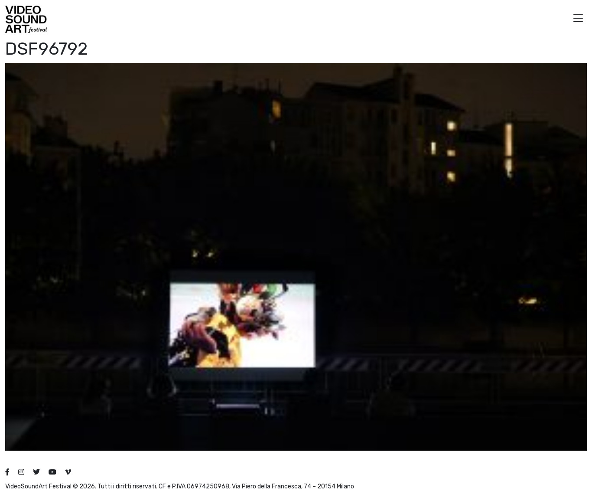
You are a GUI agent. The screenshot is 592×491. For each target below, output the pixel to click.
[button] (578, 19)
